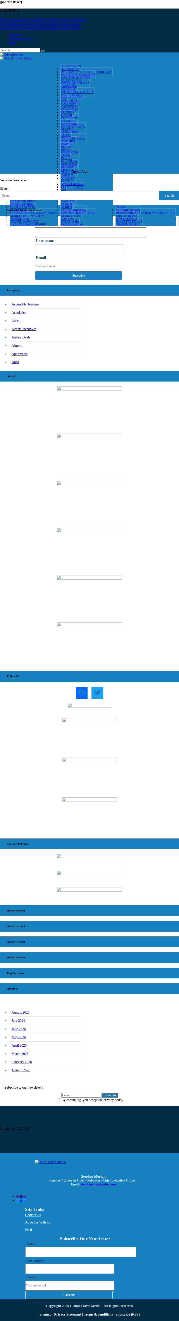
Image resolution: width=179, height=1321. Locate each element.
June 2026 (19, 1029)
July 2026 (18, 1020)
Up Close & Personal (27, 224)
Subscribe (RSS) (127, 1314)
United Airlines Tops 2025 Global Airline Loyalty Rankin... (41, 27)
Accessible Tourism (25, 304)
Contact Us (33, 1215)
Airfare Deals (21, 337)
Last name (45, 241)
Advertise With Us (38, 1222)
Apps (15, 362)
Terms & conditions (99, 1314)
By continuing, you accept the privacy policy (91, 1100)
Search (4, 188)
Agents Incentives (24, 329)
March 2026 (20, 1054)
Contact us (16, 34)
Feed (12, 42)
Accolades (19, 312)
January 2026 (21, 1070)
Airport (17, 345)
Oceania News (72, 224)
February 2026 (22, 1062)
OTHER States (72, 95)
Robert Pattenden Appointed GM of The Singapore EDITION (43, 19)
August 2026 (20, 1012)
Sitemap (46, 1314)
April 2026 (19, 1045)
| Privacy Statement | (67, 1314)
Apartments (20, 354)
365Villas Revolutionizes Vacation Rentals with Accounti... (40, 23)
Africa (16, 320)
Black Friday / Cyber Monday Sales (145, 212)
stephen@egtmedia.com (98, 1184)
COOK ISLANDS (72, 187)
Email (41, 257)
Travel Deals (127, 224)
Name (31, 1243)
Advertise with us (21, 38)
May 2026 (19, 1037)
